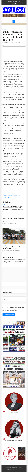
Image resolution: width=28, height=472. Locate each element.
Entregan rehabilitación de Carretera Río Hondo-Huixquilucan (14, 247)
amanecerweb (17, 42)
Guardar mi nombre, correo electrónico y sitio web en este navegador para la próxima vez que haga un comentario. (14, 309)
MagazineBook (10, 469)
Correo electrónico (8, 292)
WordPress (14, 467)
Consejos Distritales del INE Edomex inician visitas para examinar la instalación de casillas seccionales (13, 207)
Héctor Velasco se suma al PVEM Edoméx (14, 192)
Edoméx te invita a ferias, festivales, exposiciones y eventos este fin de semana (13, 220)
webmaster (13, 223)
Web (4, 299)
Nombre (5, 285)
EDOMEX (4, 29)
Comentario (6, 265)
